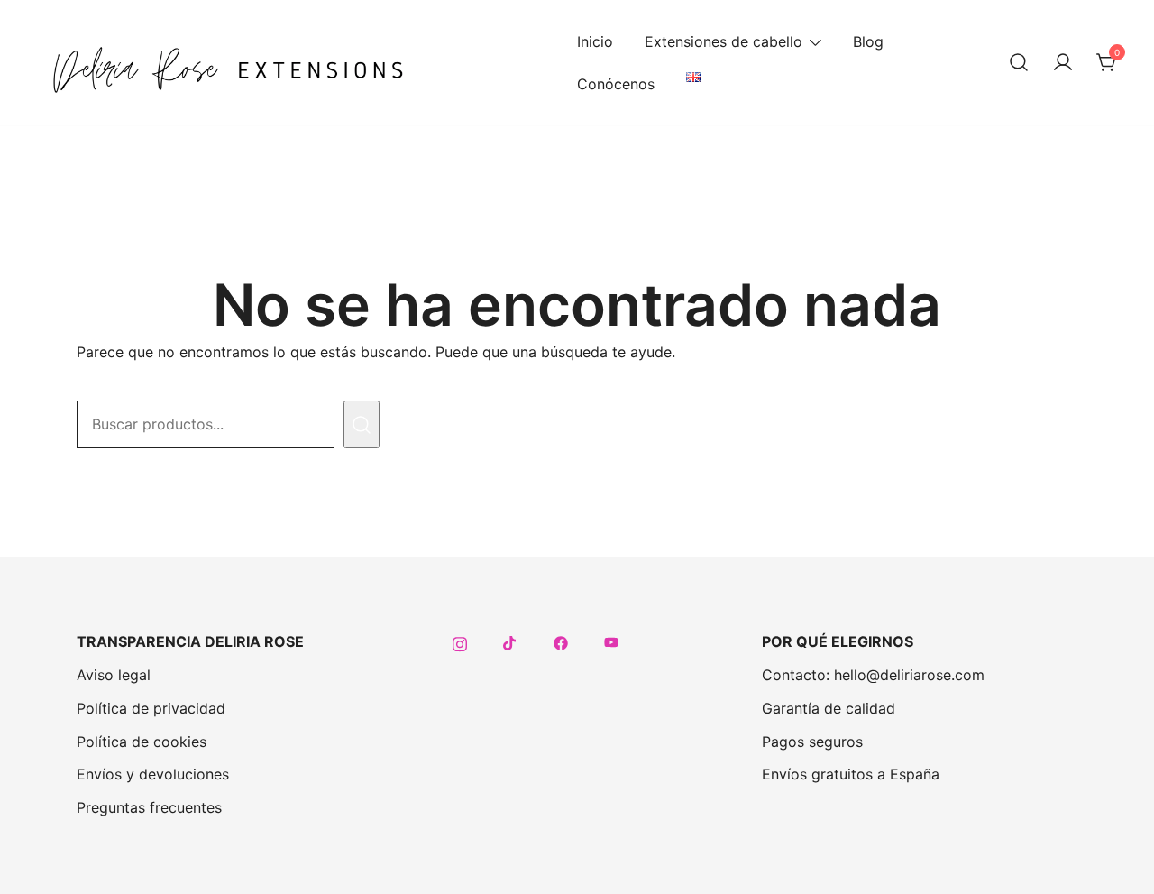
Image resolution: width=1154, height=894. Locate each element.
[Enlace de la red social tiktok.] (510, 641)
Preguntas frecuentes (149, 807)
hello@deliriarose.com (909, 675)
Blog (868, 41)
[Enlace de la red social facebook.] (561, 641)
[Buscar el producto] (361, 424)
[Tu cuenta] (1063, 63)
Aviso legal (114, 675)
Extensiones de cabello (723, 41)
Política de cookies (141, 742)
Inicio (595, 41)
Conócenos (616, 84)
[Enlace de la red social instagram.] (460, 641)
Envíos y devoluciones (153, 774)
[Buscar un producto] (1019, 63)
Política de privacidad (151, 708)
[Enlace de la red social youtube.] (611, 641)
